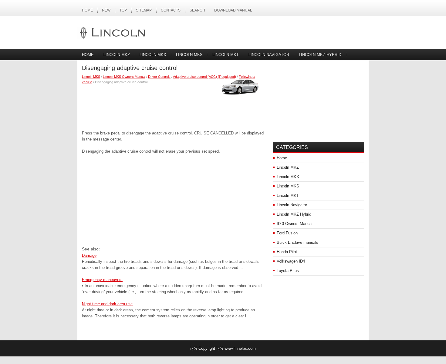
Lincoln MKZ (116, 54)
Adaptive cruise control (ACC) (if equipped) (204, 76)
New (106, 10)
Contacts (171, 10)
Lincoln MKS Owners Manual (124, 76)
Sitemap (144, 10)
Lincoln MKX (153, 54)
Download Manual (233, 10)
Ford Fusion (287, 233)
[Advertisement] (173, 106)
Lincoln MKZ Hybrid (320, 54)
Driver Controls (159, 76)
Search (197, 10)
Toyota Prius (288, 270)
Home (87, 10)
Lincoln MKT (225, 54)
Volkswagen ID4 (291, 261)
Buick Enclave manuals (297, 242)
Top (123, 10)
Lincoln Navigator (268, 54)
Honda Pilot (287, 252)
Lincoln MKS (189, 54)
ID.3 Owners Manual (295, 223)
